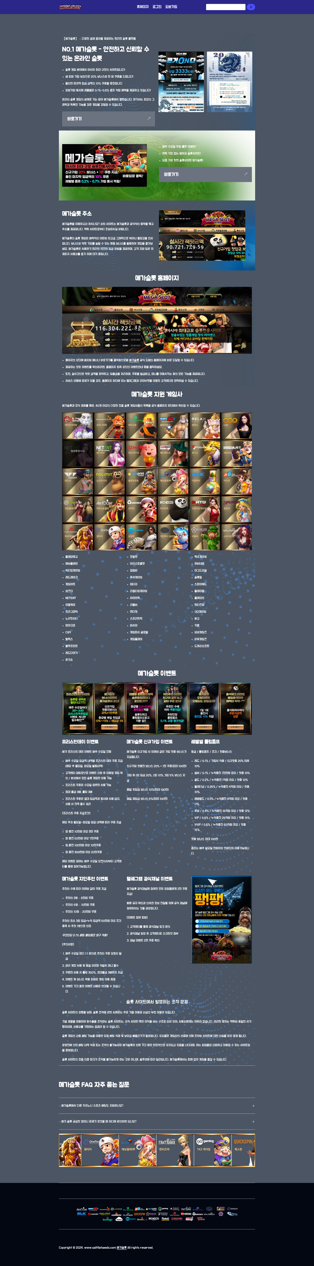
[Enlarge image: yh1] (249, 54)
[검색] (251, 7)
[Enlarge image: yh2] (201, 54)
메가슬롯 (134, 360)
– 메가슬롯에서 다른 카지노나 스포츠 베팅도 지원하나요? (91, 1105)
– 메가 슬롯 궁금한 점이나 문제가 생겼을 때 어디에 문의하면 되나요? (97, 1121)
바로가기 (74, 119)
